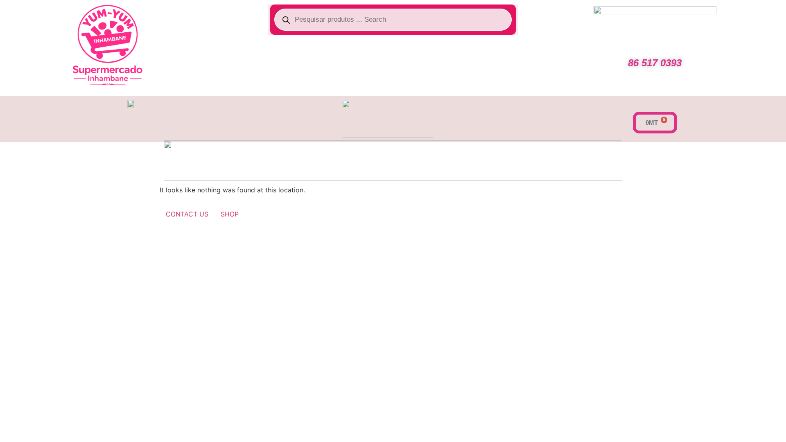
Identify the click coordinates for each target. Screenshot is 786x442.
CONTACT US (187, 214)
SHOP (230, 214)
